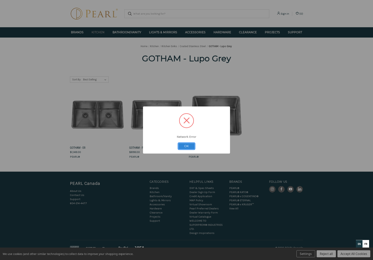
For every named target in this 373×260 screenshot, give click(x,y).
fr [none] (365, 243)
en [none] (359, 243)
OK (186, 146)
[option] (366, 244)
